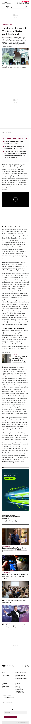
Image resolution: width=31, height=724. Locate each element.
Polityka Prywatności (20, 672)
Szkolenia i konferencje (8, 697)
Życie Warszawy (19, 692)
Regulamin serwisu (20, 675)
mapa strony (5, 700)
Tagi (26, 526)
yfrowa (13, 7)
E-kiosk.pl (17, 683)
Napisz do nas (5, 675)
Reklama (4, 683)
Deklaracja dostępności (21, 678)
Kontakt (4, 673)
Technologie (15, 354)
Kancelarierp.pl (19, 689)
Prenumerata (5, 686)
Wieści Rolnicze (19, 691)
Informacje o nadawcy (21, 677)
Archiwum (4, 688)
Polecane (14, 526)
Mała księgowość (19, 688)
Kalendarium (18, 700)
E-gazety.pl (18, 684)
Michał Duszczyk (6, 132)
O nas (3, 672)
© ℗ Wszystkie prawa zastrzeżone (11, 516)
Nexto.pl (17, 686)
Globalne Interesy (7, 24)
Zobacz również (6, 526)
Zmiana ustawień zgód (21, 673)
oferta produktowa (7, 702)
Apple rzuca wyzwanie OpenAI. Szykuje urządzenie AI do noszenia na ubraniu (19, 359)
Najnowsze (20, 526)
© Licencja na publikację (8, 515)
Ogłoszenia (5, 684)
